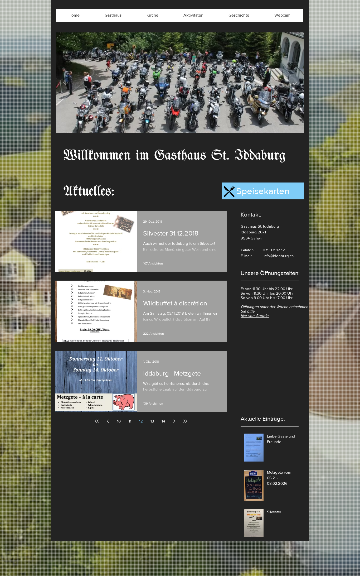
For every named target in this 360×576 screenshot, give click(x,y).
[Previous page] (108, 421)
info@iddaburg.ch (279, 255)
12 (141, 421)
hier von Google (255, 315)
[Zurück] (64, 83)
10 (119, 421)
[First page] (96, 421)
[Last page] (185, 421)
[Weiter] (295, 83)
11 (130, 421)
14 (163, 421)
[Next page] (174, 421)
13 (152, 421)
